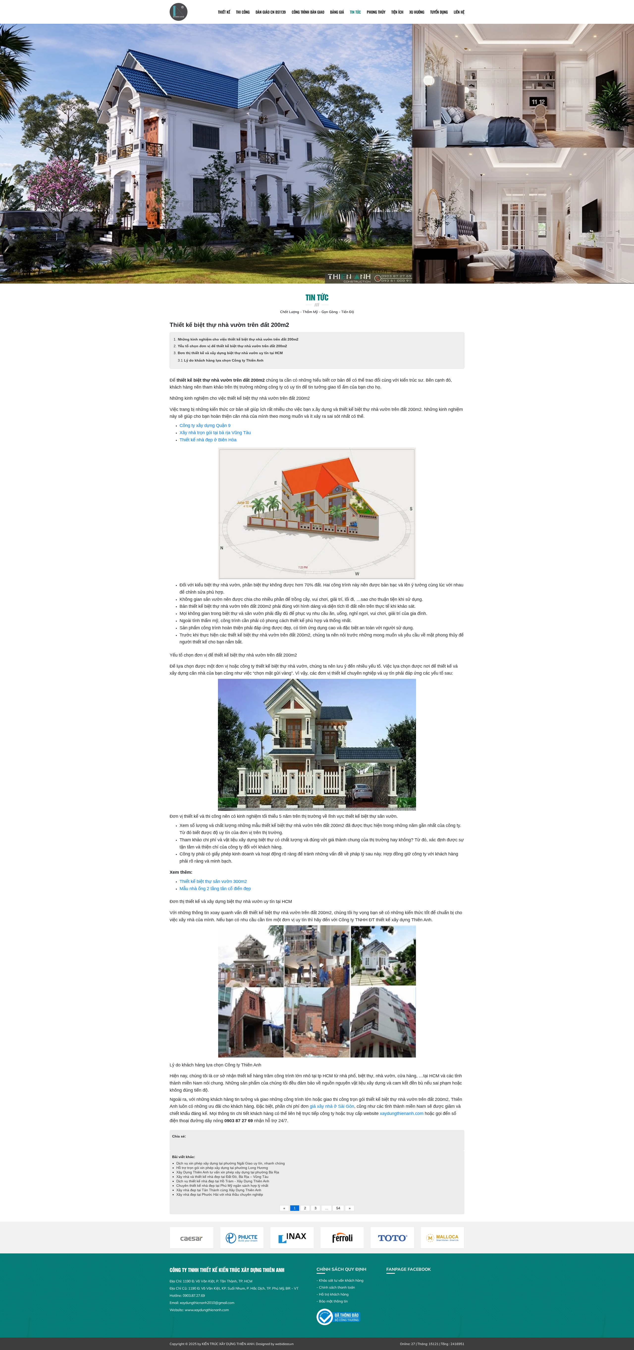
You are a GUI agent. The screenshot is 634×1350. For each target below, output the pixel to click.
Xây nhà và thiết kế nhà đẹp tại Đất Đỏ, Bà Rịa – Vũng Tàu (222, 1177)
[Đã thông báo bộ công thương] (338, 1316)
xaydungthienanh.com (401, 1113)
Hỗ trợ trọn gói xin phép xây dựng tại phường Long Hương (222, 1168)
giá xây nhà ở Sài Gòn (332, 1106)
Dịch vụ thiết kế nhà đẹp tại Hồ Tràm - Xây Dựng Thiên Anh (222, 1181)
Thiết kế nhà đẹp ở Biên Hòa (208, 439)
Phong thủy (376, 12)
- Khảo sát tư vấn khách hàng (340, 1280)
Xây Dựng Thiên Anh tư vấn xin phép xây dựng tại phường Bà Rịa (227, 1172)
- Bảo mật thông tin (332, 1301)
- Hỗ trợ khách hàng (332, 1294)
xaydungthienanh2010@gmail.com (207, 1302)
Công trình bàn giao (308, 12)
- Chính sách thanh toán (336, 1287)
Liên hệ (459, 12)
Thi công (243, 12)
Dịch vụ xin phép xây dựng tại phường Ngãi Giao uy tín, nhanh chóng (230, 1163)
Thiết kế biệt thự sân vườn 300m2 (213, 881)
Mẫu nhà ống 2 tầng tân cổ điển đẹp (215, 888)
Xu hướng (416, 12)
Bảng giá (337, 12)
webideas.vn (284, 1344)
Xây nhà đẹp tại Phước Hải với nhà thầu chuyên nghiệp (219, 1194)
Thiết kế (224, 12)
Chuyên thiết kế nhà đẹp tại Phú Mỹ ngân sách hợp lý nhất (222, 1186)
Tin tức (355, 12)
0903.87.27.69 (194, 1295)
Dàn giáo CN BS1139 (271, 12)
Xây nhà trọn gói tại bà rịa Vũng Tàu (215, 432)
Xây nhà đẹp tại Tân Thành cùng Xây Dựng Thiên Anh (218, 1190)
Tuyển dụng (439, 12)
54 (338, 1208)
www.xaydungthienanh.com (207, 1310)
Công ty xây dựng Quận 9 (205, 425)
